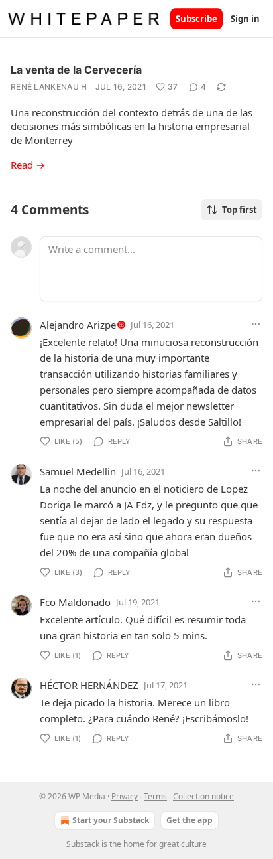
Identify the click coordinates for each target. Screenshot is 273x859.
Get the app (189, 820)
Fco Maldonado (75, 602)
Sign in (245, 19)
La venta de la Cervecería (76, 69)
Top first (239, 210)
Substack (82, 844)
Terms (155, 796)
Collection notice (203, 796)
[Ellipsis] (255, 324)
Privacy (124, 796)
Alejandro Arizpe (78, 324)
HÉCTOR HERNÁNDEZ (89, 685)
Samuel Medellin (78, 471)
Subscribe (196, 19)
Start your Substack (110, 820)
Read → (28, 164)
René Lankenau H (49, 87)
